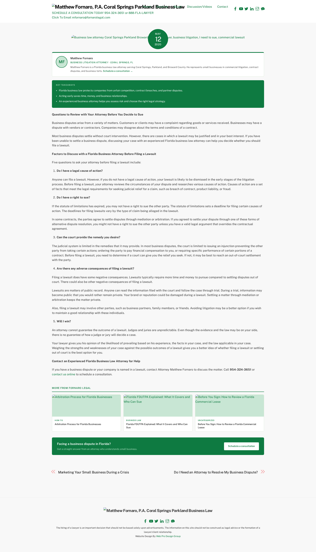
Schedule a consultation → (118, 71)
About (177, 6)
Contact (222, 6)
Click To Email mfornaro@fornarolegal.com (81, 17)
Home (147, 6)
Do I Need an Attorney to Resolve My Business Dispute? (216, 472)
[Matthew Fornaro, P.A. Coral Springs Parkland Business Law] (118, 7)
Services (162, 6)
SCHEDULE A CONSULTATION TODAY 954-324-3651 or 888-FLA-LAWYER (103, 13)
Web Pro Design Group (168, 536)
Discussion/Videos (199, 6)
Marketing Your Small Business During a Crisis (93, 472)
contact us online (63, 374)
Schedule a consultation (241, 446)
